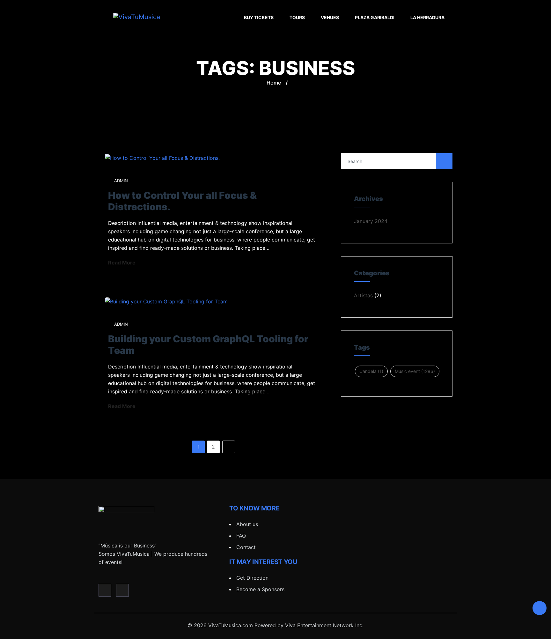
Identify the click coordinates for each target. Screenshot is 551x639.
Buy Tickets (259, 17)
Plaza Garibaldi (374, 17)
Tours (297, 17)
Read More (122, 262)
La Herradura (427, 17)
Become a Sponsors (260, 589)
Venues (330, 17)
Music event (415, 371)
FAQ (241, 535)
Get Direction (252, 578)
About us (247, 524)
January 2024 (370, 221)
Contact (246, 547)
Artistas (363, 295)
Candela (371, 371)
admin (121, 180)
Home (274, 82)
